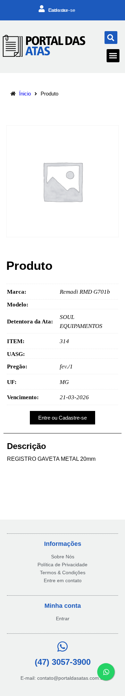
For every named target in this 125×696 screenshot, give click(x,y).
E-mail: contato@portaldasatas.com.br (62, 678)
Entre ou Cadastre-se (61, 10)
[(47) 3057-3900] (62, 646)
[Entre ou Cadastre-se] (41, 8)
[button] (111, 37)
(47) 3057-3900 (63, 662)
